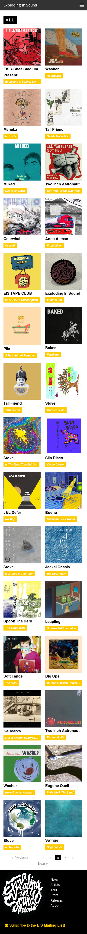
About (55, 905)
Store (54, 895)
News (54, 879)
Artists (55, 885)
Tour (54, 890)
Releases (57, 900)
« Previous (20, 857)
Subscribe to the (36, 925)
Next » (43, 863)
